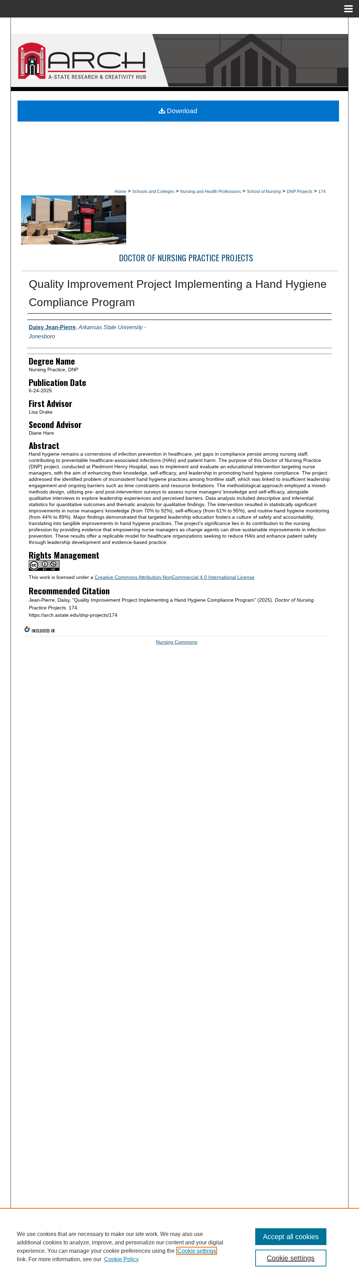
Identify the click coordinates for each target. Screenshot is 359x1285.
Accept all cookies (291, 1237)
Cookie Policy (121, 1259)
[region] (179, 1246)
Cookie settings (196, 1251)
